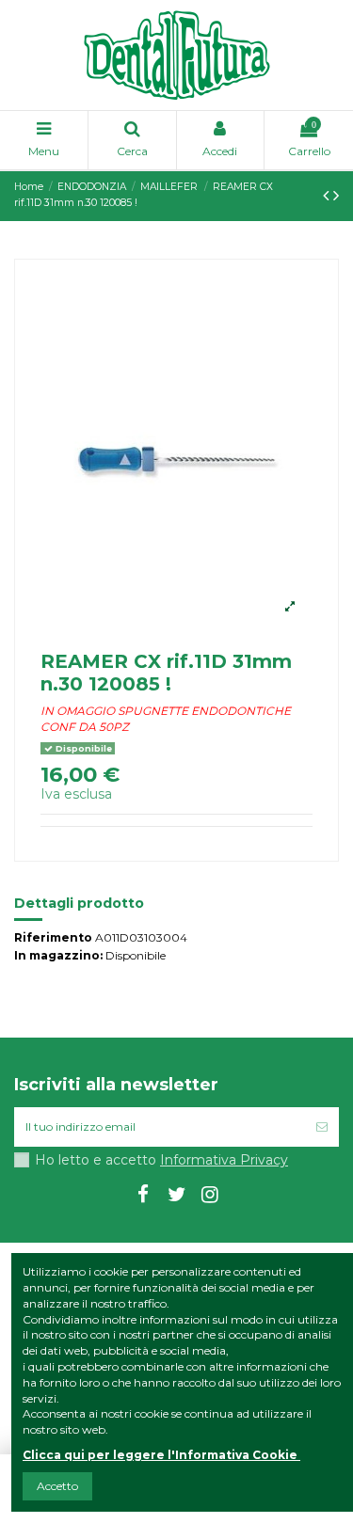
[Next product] (336, 195)
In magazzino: (58, 955)
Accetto (57, 1486)
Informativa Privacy (224, 1159)
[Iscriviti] (322, 1127)
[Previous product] (328, 195)
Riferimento (53, 937)
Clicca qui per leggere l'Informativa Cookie (160, 1455)
